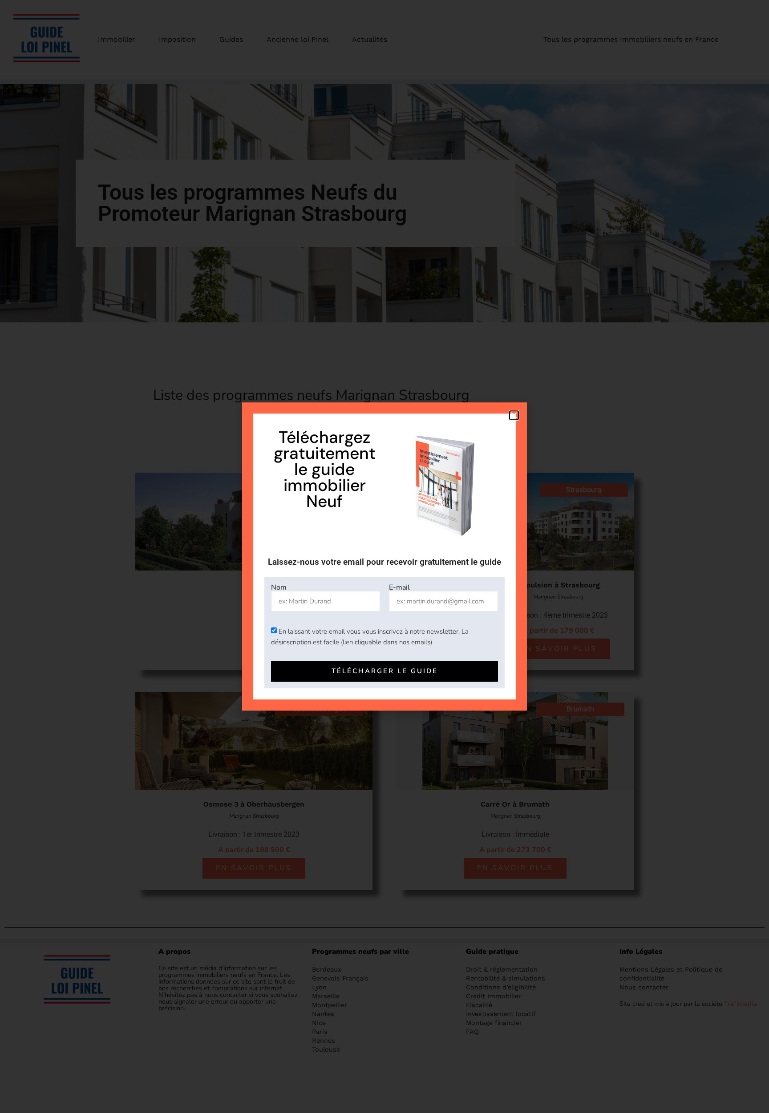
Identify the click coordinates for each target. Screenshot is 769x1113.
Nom (279, 587)
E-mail (399, 587)
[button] (514, 415)
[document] (384, 556)
